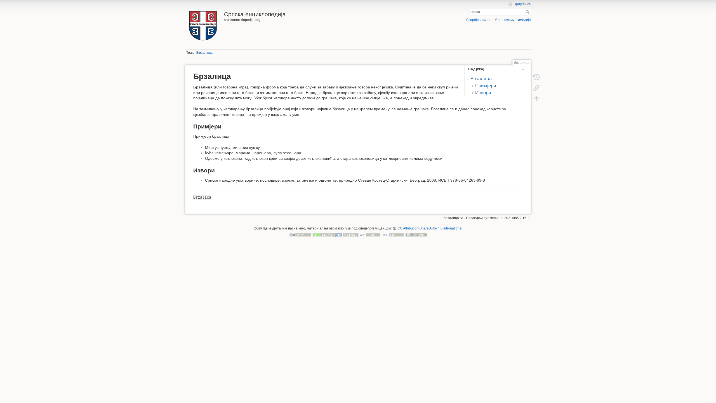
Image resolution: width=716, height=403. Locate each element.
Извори (483, 92)
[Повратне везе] (536, 88)
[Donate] (323, 235)
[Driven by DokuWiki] (416, 235)
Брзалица (204, 53)
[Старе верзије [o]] (536, 77)
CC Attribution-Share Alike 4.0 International (429, 228)
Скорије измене (478, 20)
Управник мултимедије (513, 20)
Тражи (528, 12)
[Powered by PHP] (346, 235)
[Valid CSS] (393, 235)
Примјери (485, 85)
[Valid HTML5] (370, 235)
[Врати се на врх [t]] (536, 98)
